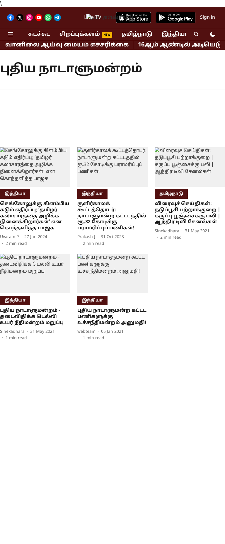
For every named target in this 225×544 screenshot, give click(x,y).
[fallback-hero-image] (35, 167)
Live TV (92, 17)
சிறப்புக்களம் (79, 34)
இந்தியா (175, 34)
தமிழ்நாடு (137, 34)
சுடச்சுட (39, 34)
